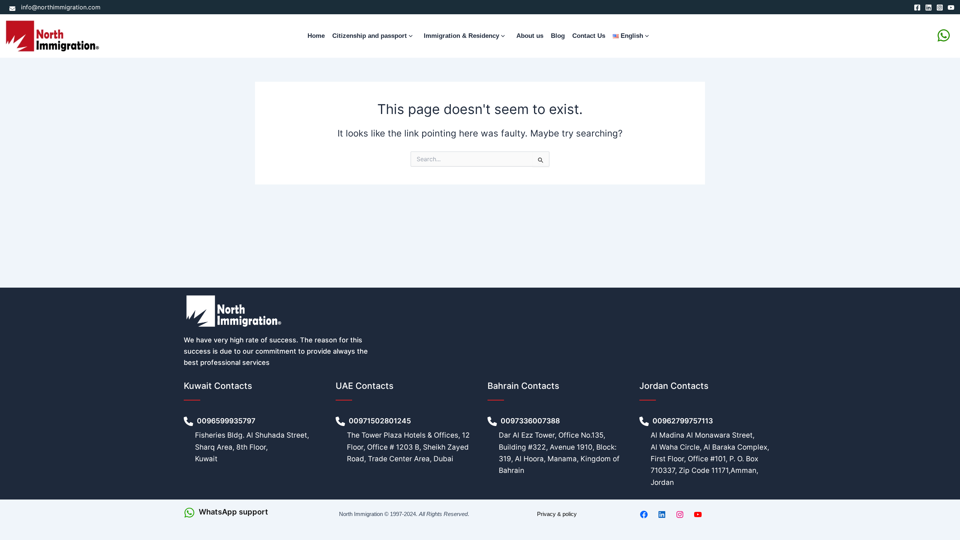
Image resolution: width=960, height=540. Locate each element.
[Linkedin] (928, 7)
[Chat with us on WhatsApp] (944, 35)
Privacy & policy (557, 514)
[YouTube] (951, 7)
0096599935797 (227, 421)
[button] (411, 36)
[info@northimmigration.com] (54, 7)
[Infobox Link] (252, 512)
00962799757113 (683, 421)
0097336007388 (531, 421)
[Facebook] (917, 7)
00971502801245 (380, 421)
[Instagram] (939, 7)
